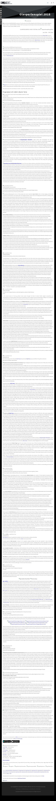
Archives (47, 771)
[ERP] (6, 2)
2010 (12, 771)
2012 (47, 770)
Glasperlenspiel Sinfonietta (45, 437)
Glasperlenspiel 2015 (28, 770)
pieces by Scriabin (49, 599)
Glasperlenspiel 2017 (16, 770)
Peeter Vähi (45, 35)
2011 (6, 771)
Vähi (22, 538)
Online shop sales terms (32, 786)
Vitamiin (27, 559)
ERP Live (17, 737)
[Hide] (0, 25)
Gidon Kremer (37, 40)
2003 (7, 773)
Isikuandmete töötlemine (23, 786)
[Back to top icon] (28, 784)
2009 (18, 771)
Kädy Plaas (28, 358)
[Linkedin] (1, 12)
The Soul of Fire (6, 602)
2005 (43, 771)
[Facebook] (1, 9)
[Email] (1, 20)
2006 (39, 771)
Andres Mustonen (10, 55)
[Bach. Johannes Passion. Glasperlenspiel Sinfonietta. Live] (4, 84)
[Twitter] (1, 11)
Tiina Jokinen (5, 750)
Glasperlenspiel (36, 771)
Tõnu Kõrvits (25, 304)
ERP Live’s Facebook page (18, 738)
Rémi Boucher (5, 537)
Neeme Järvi (36, 588)
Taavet (4, 748)
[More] (1, 24)
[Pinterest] (1, 14)
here (43, 776)
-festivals (9, 770)
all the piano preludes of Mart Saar (36, 599)
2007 (31, 771)
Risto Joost (25, 440)
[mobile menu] (48, 3)
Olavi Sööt (5, 754)
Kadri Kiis (4, 751)
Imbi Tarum (18, 358)
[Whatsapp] (1, 16)
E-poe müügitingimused (14, 786)
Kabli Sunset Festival (22, 778)
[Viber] (1, 18)
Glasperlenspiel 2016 (22, 770)
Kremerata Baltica (10, 456)
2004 (10, 773)
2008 (24, 771)
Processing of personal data (40, 786)
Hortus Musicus (33, 389)
